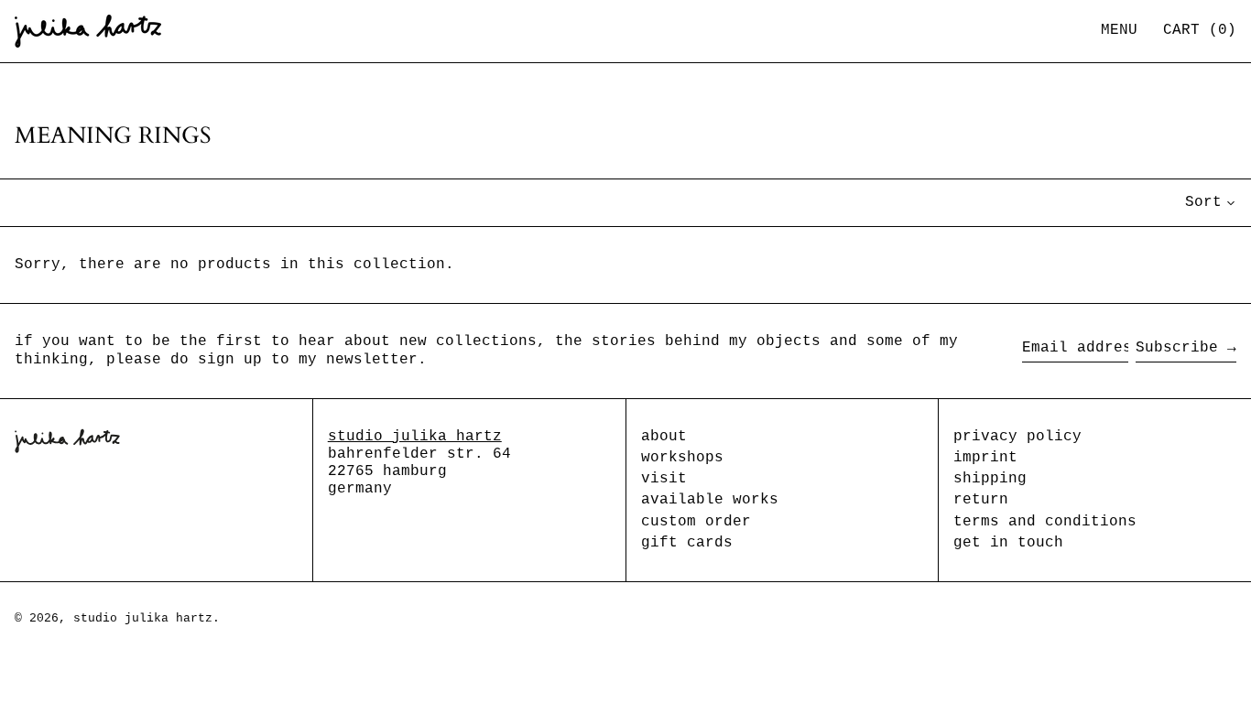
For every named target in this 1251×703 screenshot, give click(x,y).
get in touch (1008, 543)
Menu (1119, 30)
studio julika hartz (415, 436)
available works (709, 500)
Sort (1203, 202)
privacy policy (1017, 436)
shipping (990, 478)
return (980, 500)
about (664, 436)
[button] (1199, 31)
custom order (696, 522)
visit (664, 478)
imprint (985, 457)
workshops (682, 457)
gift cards (687, 543)
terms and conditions (1045, 522)
